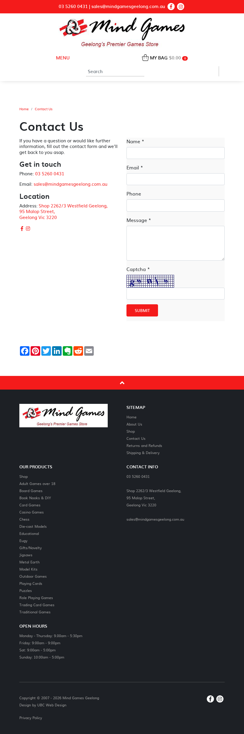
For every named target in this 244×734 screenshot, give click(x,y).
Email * (134, 167)
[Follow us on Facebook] (171, 6)
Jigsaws (25, 554)
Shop (130, 431)
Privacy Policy (30, 717)
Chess (24, 519)
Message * (138, 219)
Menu (62, 57)
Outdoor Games (33, 576)
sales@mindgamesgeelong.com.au (128, 6)
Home (24, 109)
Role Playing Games (36, 597)
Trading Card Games (36, 604)
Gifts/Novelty (30, 547)
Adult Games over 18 (37, 483)
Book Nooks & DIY (35, 497)
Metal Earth (29, 562)
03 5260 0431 (73, 6)
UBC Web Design (51, 705)
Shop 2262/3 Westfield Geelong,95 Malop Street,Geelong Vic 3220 (153, 498)
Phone (133, 193)
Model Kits (28, 569)
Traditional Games (35, 612)
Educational (29, 533)
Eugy (23, 540)
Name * (135, 141)
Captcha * (138, 269)
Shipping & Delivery (142, 452)
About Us (134, 424)
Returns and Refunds (144, 445)
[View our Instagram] (180, 6)
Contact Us (43, 109)
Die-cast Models (33, 526)
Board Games (31, 490)
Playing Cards (30, 583)
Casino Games (31, 512)
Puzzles (25, 590)
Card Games (29, 505)
